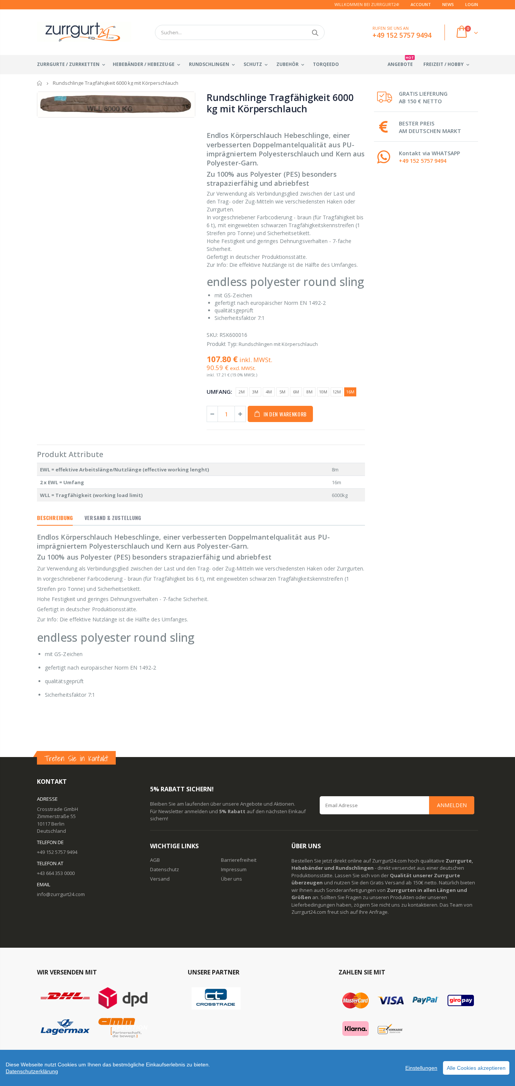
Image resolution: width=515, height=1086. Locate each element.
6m (296, 392)
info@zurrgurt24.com (61, 894)
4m (269, 392)
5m (282, 392)
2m (242, 392)
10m (323, 392)
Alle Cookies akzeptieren (476, 1068)
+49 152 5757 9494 (422, 160)
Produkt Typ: (222, 343)
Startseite (40, 83)
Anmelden (452, 805)
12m (337, 392)
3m (255, 392)
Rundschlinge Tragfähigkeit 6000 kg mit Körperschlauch (280, 103)
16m (350, 392)
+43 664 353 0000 (56, 873)
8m (310, 392)
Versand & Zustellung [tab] (112, 518)
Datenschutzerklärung (32, 1071)
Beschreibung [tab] (55, 518)
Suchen (315, 32)
